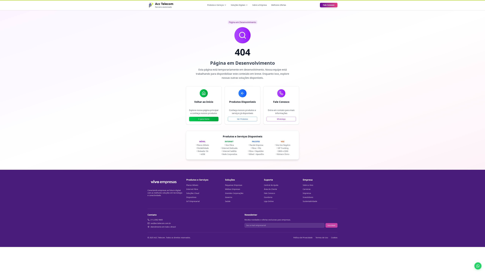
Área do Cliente (270, 189)
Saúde (227, 201)
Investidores (308, 197)
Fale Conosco (328, 5)
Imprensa (307, 193)
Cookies (334, 237)
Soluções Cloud (192, 193)
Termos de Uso (322, 237)
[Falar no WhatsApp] (477, 265)
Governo (228, 197)
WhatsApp (281, 119)
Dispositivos (191, 197)
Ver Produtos (242, 119)
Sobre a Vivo (308, 185)
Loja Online (269, 201)
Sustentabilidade (310, 201)
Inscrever (331, 225)
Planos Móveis (192, 185)
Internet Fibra (192, 189)
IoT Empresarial (193, 201)
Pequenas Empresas (233, 185)
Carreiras (307, 189)
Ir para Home (203, 119)
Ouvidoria (268, 197)
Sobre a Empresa (259, 5)
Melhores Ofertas (278, 5)
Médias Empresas (232, 189)
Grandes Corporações (234, 193)
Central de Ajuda (271, 185)
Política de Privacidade (302, 237)
